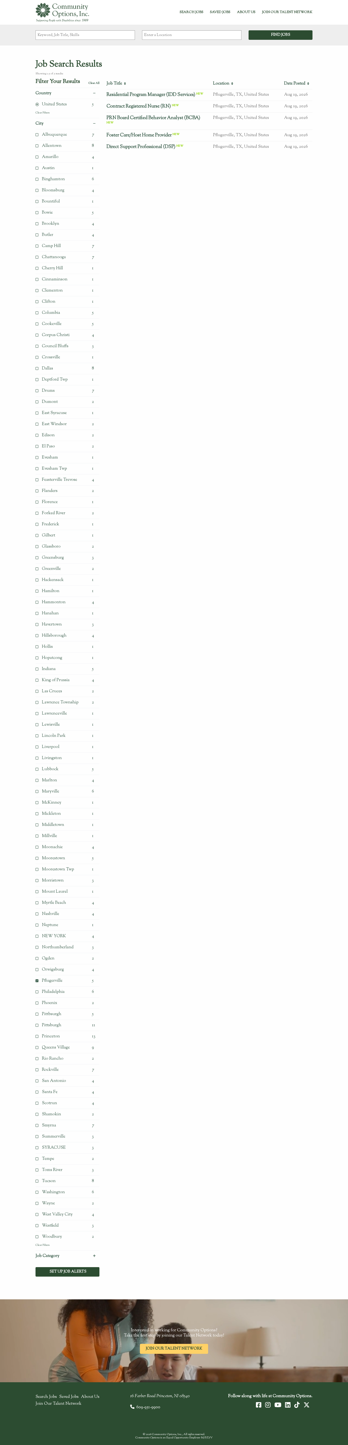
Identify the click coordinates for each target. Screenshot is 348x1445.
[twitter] (306, 1405)
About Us (246, 12)
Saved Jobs (220, 12)
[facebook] (258, 1405)
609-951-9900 (148, 1407)
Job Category (47, 1256)
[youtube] (277, 1405)
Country (43, 93)
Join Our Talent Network (287, 12)
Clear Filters (42, 113)
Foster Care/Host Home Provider (139, 135)
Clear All (94, 83)
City (40, 123)
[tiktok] (297, 1405)
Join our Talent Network (174, 1348)
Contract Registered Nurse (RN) (139, 106)
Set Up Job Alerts (67, 1271)
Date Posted (295, 84)
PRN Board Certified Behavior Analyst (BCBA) (153, 118)
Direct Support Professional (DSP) (141, 147)
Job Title (115, 84)
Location (222, 84)
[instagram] (268, 1405)
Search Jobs (191, 12)
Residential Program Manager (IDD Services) (151, 94)
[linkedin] (287, 1405)
